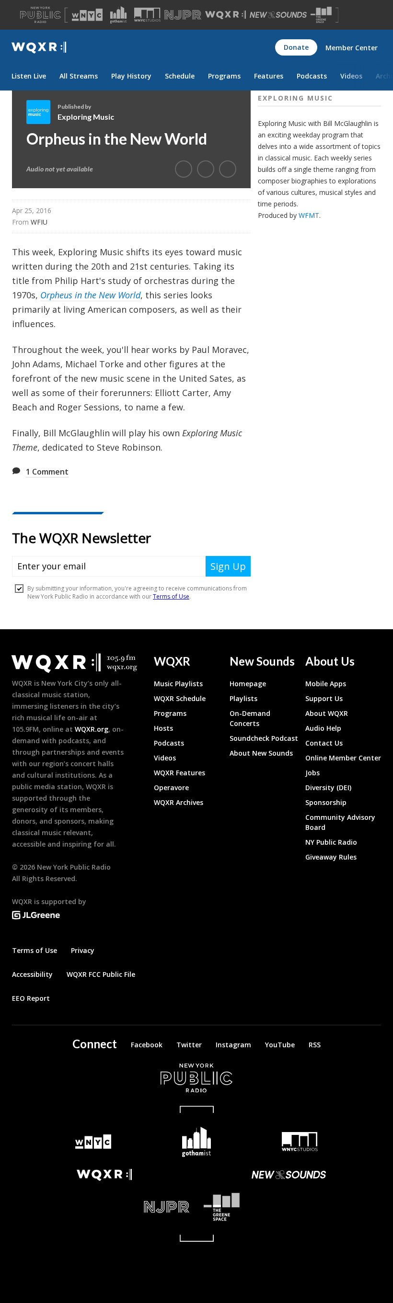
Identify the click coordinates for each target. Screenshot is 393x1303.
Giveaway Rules (331, 856)
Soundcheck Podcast (264, 738)
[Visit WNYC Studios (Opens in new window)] (147, 15)
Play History (131, 75)
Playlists (243, 698)
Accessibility (32, 974)
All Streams (78, 75)
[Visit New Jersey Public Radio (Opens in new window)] (104, 1207)
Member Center (351, 47)
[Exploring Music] (42, 112)
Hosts (163, 728)
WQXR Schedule (180, 698)
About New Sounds (261, 753)
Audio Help (323, 728)
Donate (296, 47)
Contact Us (324, 743)
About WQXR (326, 713)
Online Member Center (343, 757)
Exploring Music (86, 116)
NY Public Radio (331, 842)
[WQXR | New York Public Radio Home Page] (39, 48)
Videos (351, 75)
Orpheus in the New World (90, 295)
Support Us (324, 698)
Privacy (82, 950)
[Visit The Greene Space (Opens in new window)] (321, 15)
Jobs (312, 772)
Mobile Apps (325, 683)
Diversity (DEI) (328, 787)
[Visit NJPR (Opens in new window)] (182, 15)
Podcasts (312, 75)
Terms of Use (34, 950)
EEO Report (31, 998)
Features (268, 75)
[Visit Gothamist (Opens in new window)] (118, 14)
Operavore (171, 787)
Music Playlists (178, 683)
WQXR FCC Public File (101, 974)
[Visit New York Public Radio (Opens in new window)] (196, 1078)
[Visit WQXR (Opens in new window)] (225, 15)
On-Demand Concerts (250, 718)
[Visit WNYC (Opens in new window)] (87, 15)
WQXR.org (91, 729)
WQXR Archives (178, 802)
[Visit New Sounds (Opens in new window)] (278, 14)
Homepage (248, 683)
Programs (224, 75)
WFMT (309, 215)
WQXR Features (179, 772)
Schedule (180, 75)
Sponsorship (326, 802)
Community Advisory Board (340, 822)
